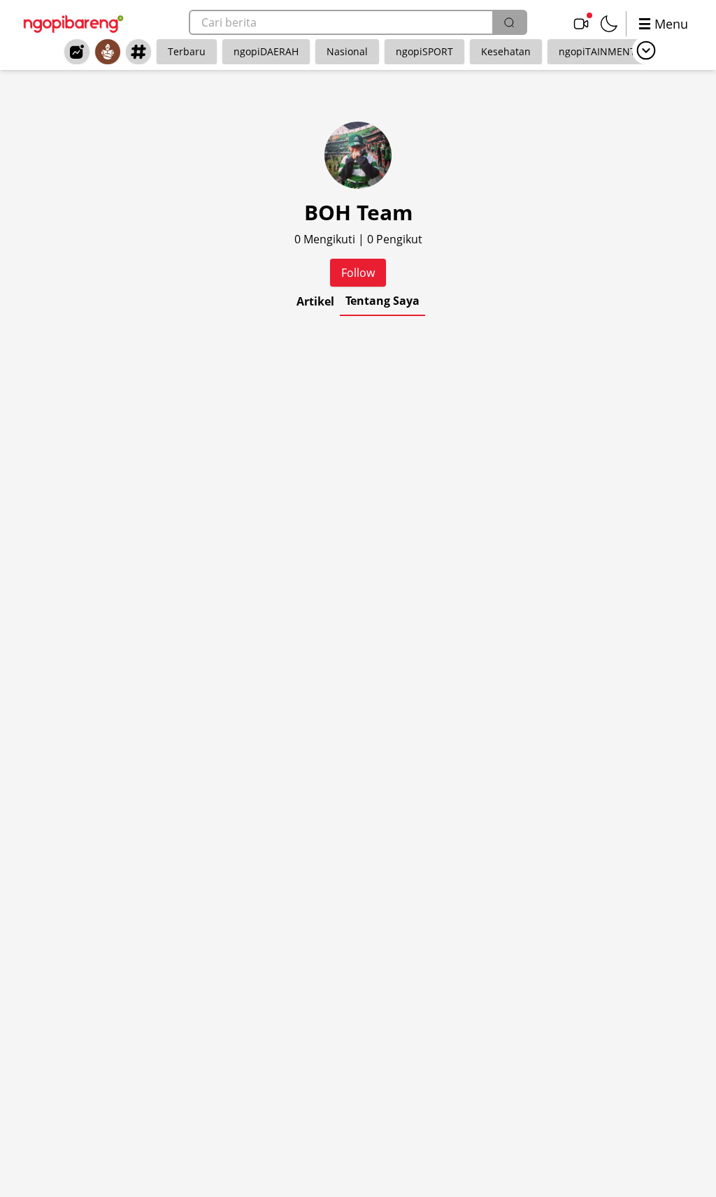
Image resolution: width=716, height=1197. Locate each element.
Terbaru (187, 51)
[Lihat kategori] (646, 50)
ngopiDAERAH (266, 51)
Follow (358, 272)
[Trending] (77, 51)
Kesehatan (506, 51)
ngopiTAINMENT (597, 51)
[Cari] (509, 22)
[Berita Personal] (107, 51)
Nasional (347, 51)
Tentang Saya (382, 300)
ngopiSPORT (424, 51)
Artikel (315, 301)
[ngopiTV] (581, 24)
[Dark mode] (609, 24)
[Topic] (138, 51)
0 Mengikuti (326, 239)
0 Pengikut (394, 239)
